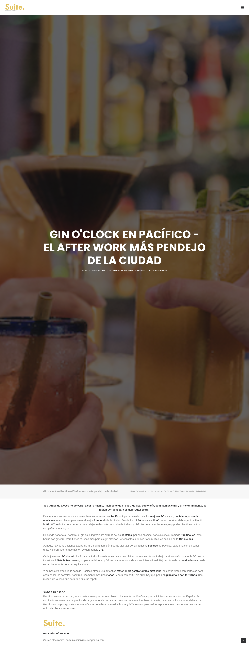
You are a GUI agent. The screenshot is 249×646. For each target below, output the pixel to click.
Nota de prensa (136, 270)
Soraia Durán (159, 270)
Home (132, 491)
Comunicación (119, 270)
